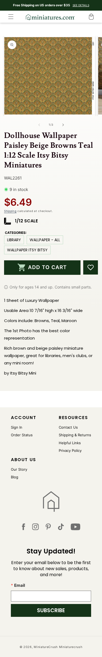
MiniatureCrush (46, 647)
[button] (11, 17)
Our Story (19, 469)
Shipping (10, 211)
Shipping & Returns (75, 435)
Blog (14, 477)
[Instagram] (35, 527)
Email (19, 585)
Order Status (22, 435)
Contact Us (68, 427)
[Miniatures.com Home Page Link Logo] (51, 501)
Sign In (16, 427)
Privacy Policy (70, 450)
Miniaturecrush (71, 647)
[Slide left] (39, 125)
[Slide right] (63, 125)
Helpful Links (70, 443)
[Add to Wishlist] (90, 267)
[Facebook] (23, 527)
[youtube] (75, 527)
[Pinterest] (48, 527)
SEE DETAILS (81, 5)
